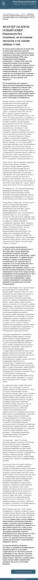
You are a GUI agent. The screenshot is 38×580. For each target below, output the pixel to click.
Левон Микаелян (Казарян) (24, 1)
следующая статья (23, 572)
